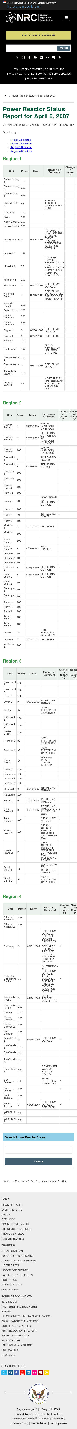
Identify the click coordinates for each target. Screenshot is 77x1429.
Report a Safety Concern (38, 35)
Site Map (44, 1418)
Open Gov (8, 1219)
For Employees (58, 1423)
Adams (5, 1214)
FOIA (57, 1409)
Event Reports (11, 1209)
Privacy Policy (20, 1423)
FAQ (16, 69)
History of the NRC (15, 1270)
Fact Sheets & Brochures (19, 1306)
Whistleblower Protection (31, 1414)
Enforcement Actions (16, 1345)
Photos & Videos (12, 1233)
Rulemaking (9, 1350)
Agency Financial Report (19, 1260)
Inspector (24, 1418)
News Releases (11, 1204)
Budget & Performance (17, 1255)
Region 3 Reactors (21, 147)
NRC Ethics (9, 1279)
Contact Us (44, 74)
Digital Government (15, 1224)
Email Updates (62, 74)
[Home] (34, 17)
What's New (15, 74)
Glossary (8, 1354)
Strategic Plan (12, 1250)
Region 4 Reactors (21, 151)
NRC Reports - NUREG (16, 1326)
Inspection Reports (15, 1335)
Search (64, 48)
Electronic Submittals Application (26, 1316)
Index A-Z (32, 78)
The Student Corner (15, 1228)
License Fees (10, 1265)
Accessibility (58, 1418)
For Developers (12, 1238)
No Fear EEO (54, 1414)
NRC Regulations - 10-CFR (19, 1330)
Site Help (29, 74)
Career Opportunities (17, 1275)
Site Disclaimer (38, 1423)
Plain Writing (10, 1340)
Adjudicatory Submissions (19, 1321)
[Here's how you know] (38, 5)
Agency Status (11, 1284)
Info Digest (9, 1301)
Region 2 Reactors (21, 143)
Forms (6, 1311)
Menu (67, 17)
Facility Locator (54, 69)
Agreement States (31, 69)
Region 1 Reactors (21, 139)
